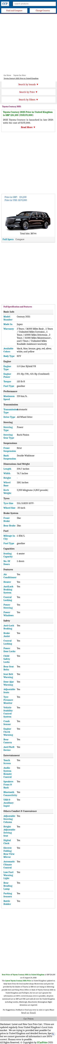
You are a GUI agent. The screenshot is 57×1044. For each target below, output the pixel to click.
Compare (20, 239)
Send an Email (28, 1012)
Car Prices (28, 1018)
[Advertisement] (28, 43)
